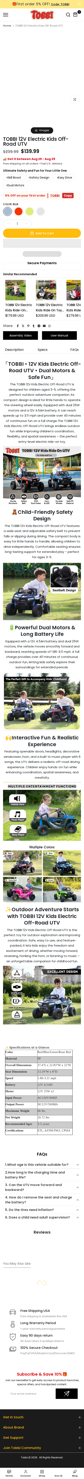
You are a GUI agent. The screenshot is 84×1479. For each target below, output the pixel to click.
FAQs (74, 349)
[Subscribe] (67, 1393)
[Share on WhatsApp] (49, 326)
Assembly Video (20, 335)
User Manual (59, 335)
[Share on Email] (44, 326)
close (79, 3)
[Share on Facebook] (17, 326)
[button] (42, 243)
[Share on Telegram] (39, 326)
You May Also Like (17, 1263)
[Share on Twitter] (23, 326)
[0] (75, 14)
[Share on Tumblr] (33, 326)
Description (14, 349)
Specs (43, 349)
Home (7, 26)
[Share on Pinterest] (28, 326)
